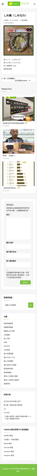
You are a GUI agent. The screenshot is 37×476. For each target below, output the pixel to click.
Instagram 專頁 (9, 455)
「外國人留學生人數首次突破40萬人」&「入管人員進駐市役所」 (17, 417)
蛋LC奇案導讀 (8, 353)
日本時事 (7, 350)
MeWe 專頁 (8, 443)
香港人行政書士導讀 (11, 376)
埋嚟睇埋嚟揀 (8, 327)
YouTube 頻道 (8, 447)
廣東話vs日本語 (9, 331)
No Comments (9, 23)
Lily (5, 409)
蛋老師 (7, 20)
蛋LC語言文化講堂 (10, 365)
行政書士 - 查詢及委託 (11, 439)
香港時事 (7, 384)
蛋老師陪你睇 (8, 368)
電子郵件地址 (11, 252)
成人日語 (7, 338)
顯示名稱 (10, 242)
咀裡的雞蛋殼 (8, 323)
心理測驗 (7, 335)
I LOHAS (7, 412)
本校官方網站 (8, 435)
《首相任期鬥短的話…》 (10, 188)
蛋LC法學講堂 (8, 361)
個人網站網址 (11, 261)
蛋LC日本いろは (9, 357)
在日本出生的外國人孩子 (12, 401)
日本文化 (7, 346)
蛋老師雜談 (24, 20)
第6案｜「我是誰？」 (9, 155)
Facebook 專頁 (9, 451)
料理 (5, 342)
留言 (8, 214)
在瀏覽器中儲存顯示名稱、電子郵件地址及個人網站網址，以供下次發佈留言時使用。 (17, 275)
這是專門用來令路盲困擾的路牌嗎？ (14, 123)
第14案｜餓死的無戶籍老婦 (13, 405)
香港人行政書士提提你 (11, 380)
